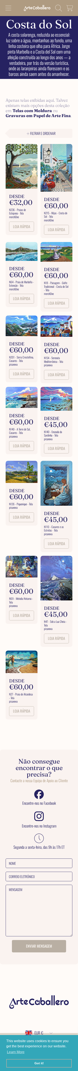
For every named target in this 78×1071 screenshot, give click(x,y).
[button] (8, 8)
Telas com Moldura (32, 110)
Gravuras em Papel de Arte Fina (38, 115)
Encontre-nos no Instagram (39, 826)
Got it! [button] (39, 1063)
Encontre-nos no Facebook (39, 803)
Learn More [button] (15, 1052)
